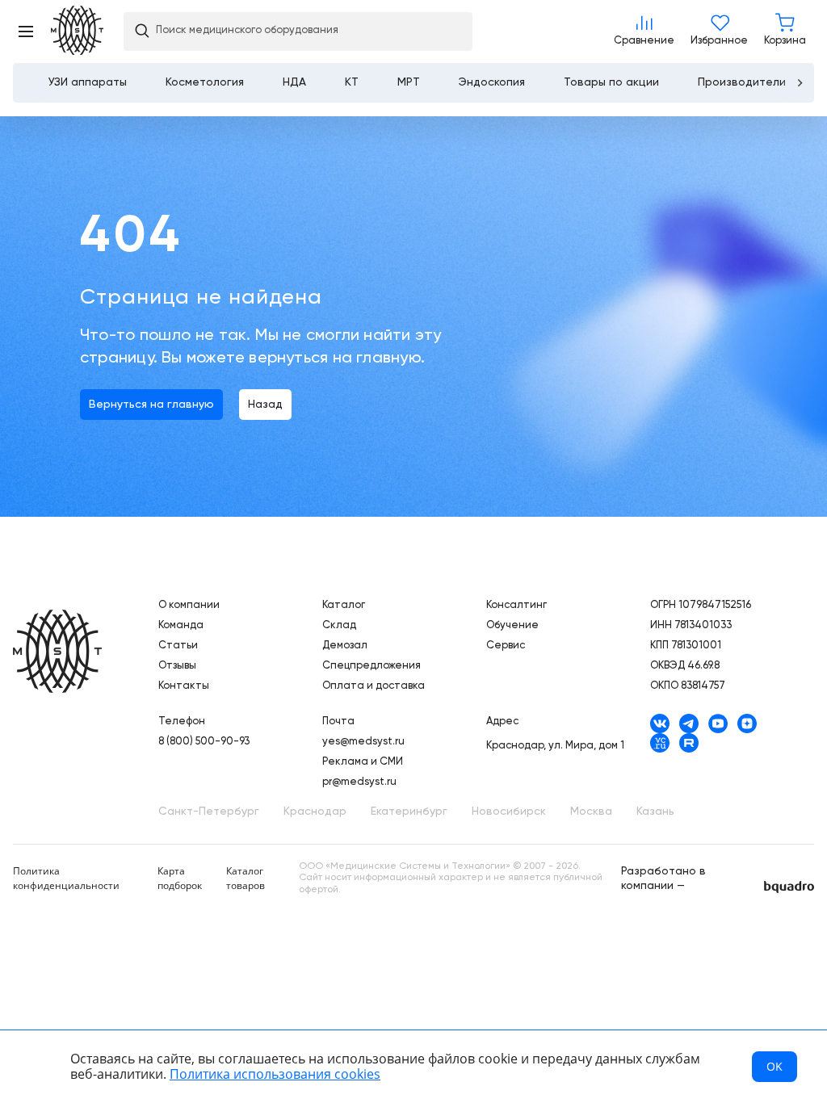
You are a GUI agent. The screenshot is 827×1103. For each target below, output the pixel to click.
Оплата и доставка (373, 686)
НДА (294, 82)
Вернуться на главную (151, 404)
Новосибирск (509, 811)
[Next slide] (799, 83)
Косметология (205, 82)
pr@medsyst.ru (359, 782)
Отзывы (177, 666)
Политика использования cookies (275, 1074)
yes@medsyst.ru (363, 741)
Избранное (719, 31)
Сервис (505, 645)
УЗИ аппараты (87, 82)
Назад (265, 404)
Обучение (512, 625)
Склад (339, 625)
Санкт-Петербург (208, 811)
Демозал (344, 645)
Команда (181, 625)
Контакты (183, 686)
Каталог (343, 605)
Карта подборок (179, 878)
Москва (591, 811)
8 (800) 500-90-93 (204, 741)
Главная (57, 653)
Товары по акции (611, 82)
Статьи (178, 645)
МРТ (408, 82)
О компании (189, 605)
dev (789, 887)
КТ (352, 82)
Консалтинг (516, 605)
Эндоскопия (492, 82)
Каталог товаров (245, 878)
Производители (742, 82)
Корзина (785, 31)
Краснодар (314, 811)
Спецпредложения (371, 666)
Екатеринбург (409, 811)
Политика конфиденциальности (66, 878)
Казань (655, 811)
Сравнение (644, 31)
